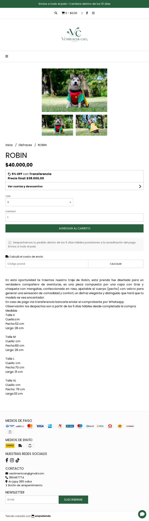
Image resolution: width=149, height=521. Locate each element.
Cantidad (10, 211)
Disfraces (26, 145)
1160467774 (16, 477)
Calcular (116, 263)
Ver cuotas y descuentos (25, 186)
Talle (7, 196)
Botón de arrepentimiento (25, 485)
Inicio (9, 145)
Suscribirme (73, 500)
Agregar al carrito (74, 228)
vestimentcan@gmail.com (26, 473)
